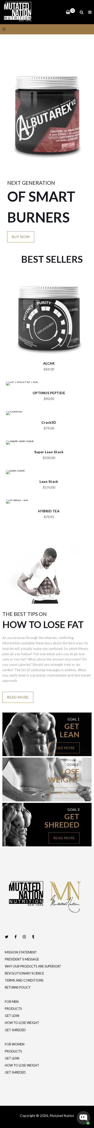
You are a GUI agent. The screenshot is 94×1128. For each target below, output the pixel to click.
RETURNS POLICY (17, 987)
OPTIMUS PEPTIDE (49, 393)
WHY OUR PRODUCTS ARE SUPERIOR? (33, 966)
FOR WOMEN (14, 1044)
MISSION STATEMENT (21, 952)
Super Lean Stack (48, 452)
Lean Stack (49, 481)
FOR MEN (12, 1002)
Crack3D (48, 422)
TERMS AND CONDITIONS (24, 980)
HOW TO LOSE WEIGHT (22, 1023)
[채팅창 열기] (83, 1118)
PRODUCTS (13, 1009)
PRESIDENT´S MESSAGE (22, 959)
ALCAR (49, 363)
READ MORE (18, 697)
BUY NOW (21, 237)
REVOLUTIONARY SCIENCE (24, 973)
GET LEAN (12, 1016)
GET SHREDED (15, 1030)
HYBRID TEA (49, 511)
